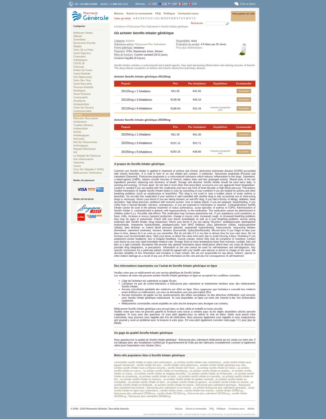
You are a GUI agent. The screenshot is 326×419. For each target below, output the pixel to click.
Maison (119, 13)
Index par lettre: (122, 18)
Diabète (77, 46)
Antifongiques (80, 145)
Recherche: (197, 23)
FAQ (158, 13)
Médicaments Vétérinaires (87, 172)
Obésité (77, 36)
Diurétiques (79, 90)
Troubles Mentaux (83, 125)
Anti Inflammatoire (83, 159)
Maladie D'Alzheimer (84, 149)
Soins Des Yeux (82, 80)
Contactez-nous (188, 13)
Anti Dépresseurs (82, 77)
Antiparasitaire (81, 104)
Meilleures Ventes (83, 32)
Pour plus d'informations (189, 47)
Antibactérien (80, 128)
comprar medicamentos (159, 414)
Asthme (130, 40)
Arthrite (77, 132)
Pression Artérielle (83, 87)
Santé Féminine (82, 94)
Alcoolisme (79, 100)
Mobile (251, 408)
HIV (75, 152)
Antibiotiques (80, 60)
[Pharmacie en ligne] (90, 16)
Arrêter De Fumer (82, 70)
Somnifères (79, 39)
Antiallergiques (81, 135)
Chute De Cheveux (83, 107)
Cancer (77, 166)
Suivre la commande (139, 13)
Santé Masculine (82, 83)
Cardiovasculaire (82, 111)
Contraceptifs (80, 97)
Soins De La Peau (83, 49)
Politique (169, 13)
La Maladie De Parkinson (87, 155)
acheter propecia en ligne (196, 414)
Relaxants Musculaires (85, 118)
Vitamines (78, 162)
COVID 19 (79, 63)
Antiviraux (78, 66)
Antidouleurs (80, 121)
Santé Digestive (82, 53)
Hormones (79, 138)
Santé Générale (81, 73)
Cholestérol (79, 56)
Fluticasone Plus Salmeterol (150, 44)
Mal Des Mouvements (85, 142)
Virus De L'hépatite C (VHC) (88, 169)
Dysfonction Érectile (84, 43)
